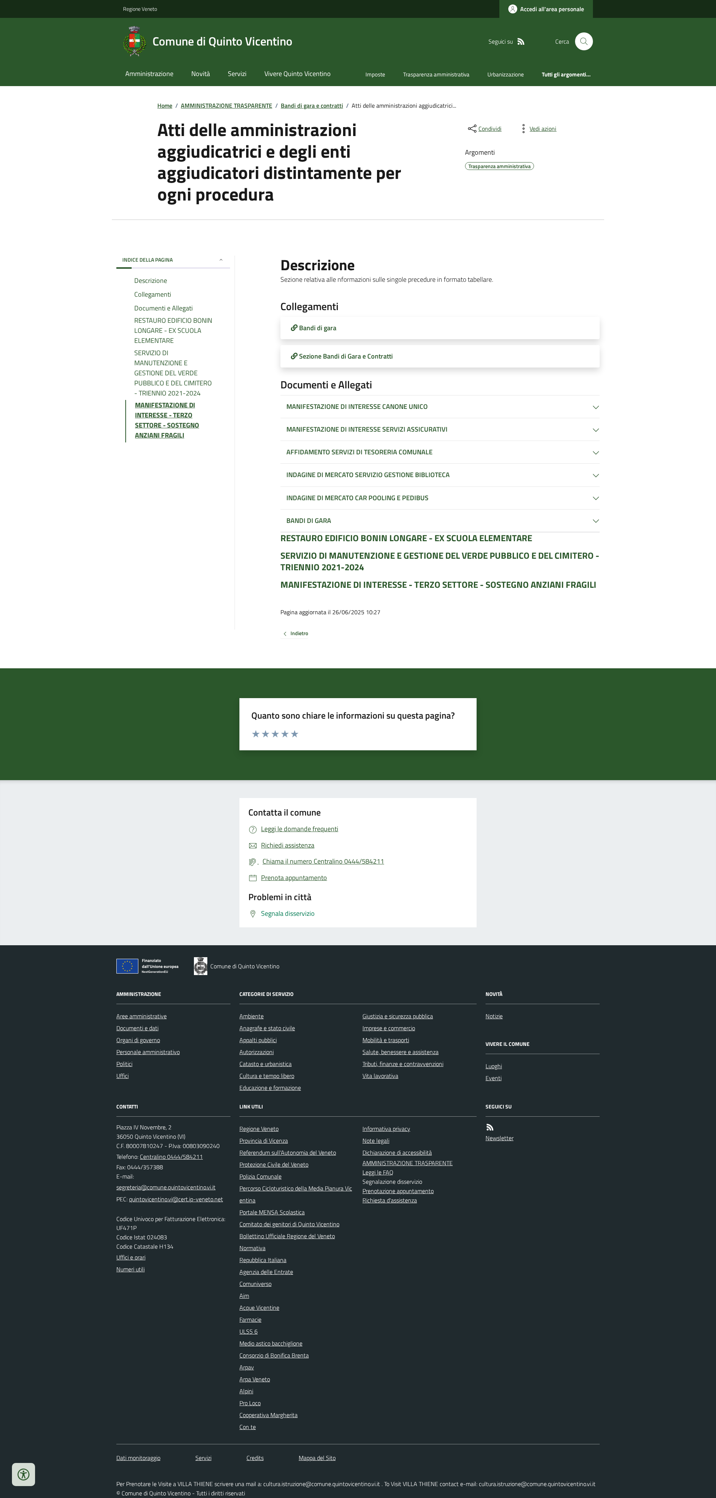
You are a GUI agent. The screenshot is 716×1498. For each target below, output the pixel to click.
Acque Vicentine (259, 1307)
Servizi (237, 74)
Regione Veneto (140, 9)
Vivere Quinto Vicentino (297, 74)
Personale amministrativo (148, 1051)
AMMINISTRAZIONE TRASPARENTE (226, 105)
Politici (124, 1063)
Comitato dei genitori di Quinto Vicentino (289, 1224)
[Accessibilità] (23, 1474)
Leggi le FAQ (377, 1172)
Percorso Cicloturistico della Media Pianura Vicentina (295, 1194)
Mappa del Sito (317, 1457)
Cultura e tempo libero (266, 1075)
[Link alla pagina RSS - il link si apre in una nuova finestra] (520, 41)
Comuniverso (255, 1283)
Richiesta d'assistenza (389, 1200)
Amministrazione (149, 74)
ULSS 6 (248, 1331)
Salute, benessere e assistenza (400, 1051)
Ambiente (251, 1016)
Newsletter (500, 1137)
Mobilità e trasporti (385, 1039)
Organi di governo (138, 1039)
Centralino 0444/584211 (171, 1156)
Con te (247, 1426)
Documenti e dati (137, 1028)
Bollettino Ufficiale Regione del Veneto (287, 1235)
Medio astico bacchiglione (270, 1343)
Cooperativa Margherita (268, 1414)
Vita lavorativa (380, 1075)
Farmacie (250, 1319)
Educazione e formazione (270, 1087)
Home (164, 105)
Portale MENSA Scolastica (272, 1212)
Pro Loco (250, 1402)
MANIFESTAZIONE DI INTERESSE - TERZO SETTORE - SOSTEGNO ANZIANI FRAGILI (438, 584)
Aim (244, 1295)
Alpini (246, 1391)
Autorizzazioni (256, 1051)
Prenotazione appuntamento (398, 1190)
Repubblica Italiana (262, 1259)
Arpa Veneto (254, 1379)
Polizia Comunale (260, 1176)
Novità (200, 74)
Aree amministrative (141, 1016)
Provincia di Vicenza (263, 1140)
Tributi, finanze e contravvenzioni (402, 1063)
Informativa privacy (386, 1128)
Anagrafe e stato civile (267, 1028)
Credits (255, 1457)
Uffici (122, 1075)
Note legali (375, 1140)
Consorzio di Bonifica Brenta (274, 1355)
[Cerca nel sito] (581, 41)
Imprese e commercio (388, 1028)
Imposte (375, 74)
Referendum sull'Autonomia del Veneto (287, 1152)
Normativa (252, 1247)
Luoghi (494, 1066)
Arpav (246, 1367)
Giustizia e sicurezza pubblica (397, 1016)
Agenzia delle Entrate (266, 1271)
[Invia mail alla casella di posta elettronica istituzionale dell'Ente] (166, 1187)
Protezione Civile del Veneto (273, 1164)
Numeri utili (130, 1269)
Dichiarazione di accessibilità (397, 1152)
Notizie (494, 1016)
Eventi (494, 1077)
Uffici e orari (130, 1257)
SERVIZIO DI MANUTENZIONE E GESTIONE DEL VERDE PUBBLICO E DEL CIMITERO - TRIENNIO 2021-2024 (439, 561)
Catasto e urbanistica (265, 1063)
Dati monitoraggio (138, 1457)
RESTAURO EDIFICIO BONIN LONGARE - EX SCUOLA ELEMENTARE (406, 538)
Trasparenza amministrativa (436, 74)
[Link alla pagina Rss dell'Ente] (490, 1127)
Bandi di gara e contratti (312, 105)
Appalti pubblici (258, 1039)
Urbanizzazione (505, 74)
